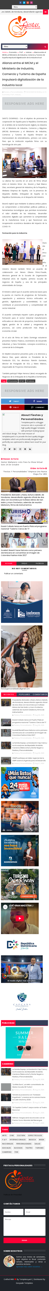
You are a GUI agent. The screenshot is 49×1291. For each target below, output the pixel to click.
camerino (7, 1152)
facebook (40, 563)
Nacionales (7, 1144)
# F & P (21, 381)
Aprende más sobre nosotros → (29, 1266)
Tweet (16, 401)
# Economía (12, 381)
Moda (41, 1140)
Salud (37, 1144)
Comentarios (40, 694)
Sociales (6, 1148)
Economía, (6, 94)
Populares (24, 694)
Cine (12, 1135)
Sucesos (18, 1148)
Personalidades (24, 1144)
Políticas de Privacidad (13, 1194)
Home (4, 52)
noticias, (18, 94)
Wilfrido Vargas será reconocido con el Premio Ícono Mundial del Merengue (28, 1119)
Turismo (40, 1148)
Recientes (9, 694)
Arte (4, 1135)
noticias (29, 52)
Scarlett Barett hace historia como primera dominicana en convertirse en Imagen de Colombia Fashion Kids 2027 (21, 553)
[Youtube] (17, 2)
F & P (21, 52)
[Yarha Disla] (24, 1287)
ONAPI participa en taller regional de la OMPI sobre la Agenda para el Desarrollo (29, 759)
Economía (13, 52)
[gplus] (28, 2)
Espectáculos (35, 1135)
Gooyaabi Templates (24, 1283)
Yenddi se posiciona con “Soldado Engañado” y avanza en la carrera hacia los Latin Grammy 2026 (28, 1097)
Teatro (29, 1148)
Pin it (16, 407)
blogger (8, 563)
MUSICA (32, 1140)
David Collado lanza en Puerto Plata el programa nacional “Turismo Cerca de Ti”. (24, 527)
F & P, (12, 94)
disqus (24, 563)
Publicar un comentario (13, 573)
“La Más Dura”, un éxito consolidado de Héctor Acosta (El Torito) (28, 1085)
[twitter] (24, 2)
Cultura (21, 1135)
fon (16, 1152)
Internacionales (18, 1140)
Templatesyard (25, 1279)
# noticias (30, 381)
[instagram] (31, 2)
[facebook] (20, 2)
